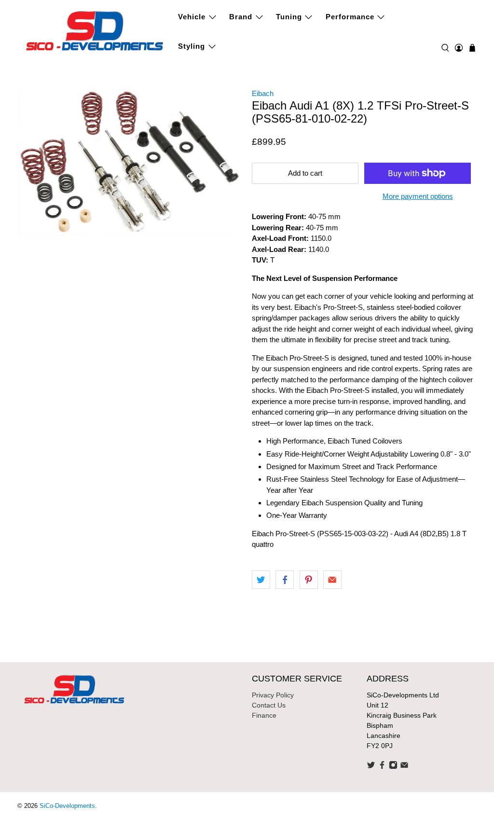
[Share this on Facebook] (284, 579)
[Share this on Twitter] (261, 579)
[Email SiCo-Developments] (404, 767)
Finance (264, 715)
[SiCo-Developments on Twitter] (371, 767)
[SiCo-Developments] (95, 29)
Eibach (263, 93)
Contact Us (269, 705)
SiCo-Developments (67, 806)
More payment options (418, 196)
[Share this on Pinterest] (309, 579)
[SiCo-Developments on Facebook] (382, 767)
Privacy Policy (273, 695)
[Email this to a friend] (332, 579)
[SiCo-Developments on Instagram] (393, 767)
